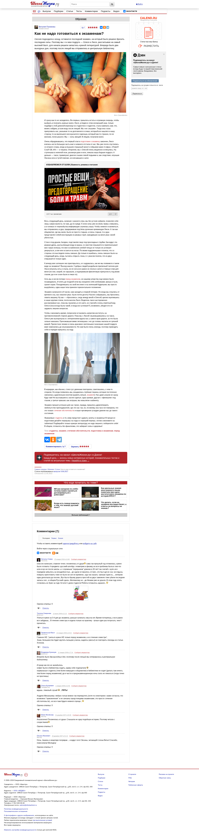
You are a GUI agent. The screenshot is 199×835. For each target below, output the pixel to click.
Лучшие (60, 538)
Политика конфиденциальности (16, 809)
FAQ (130, 778)
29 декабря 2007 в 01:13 (60, 736)
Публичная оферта (135, 785)
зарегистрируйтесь (71, 544)
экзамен (90, 395)
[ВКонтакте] (101, 27)
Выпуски (47, 11)
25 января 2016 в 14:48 (62, 559)
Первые (54, 538)
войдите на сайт (90, 544)
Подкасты (105, 11)
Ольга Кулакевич (47, 685)
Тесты (79, 11)
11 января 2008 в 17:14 (65, 652)
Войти (140, 4)
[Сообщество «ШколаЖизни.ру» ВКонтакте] (130, 11)
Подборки (58, 11)
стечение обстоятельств (64, 411)
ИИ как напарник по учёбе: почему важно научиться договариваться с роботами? (66, 492)
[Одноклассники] (104, 27)
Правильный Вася (48, 633)
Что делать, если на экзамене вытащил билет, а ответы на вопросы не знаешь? (113, 505)
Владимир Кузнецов (48, 652)
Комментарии (91, 11)
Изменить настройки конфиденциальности (20, 830)
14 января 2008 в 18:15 (64, 633)
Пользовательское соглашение (15, 811)
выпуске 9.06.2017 (61, 471)
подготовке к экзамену (90, 141)
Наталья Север (47, 559)
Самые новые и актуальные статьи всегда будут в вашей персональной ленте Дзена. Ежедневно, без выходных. (147, 70)
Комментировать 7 (56, 446)
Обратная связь (165, 778)
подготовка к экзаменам (102, 431)
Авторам (131, 781)
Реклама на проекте (166, 774)
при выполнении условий (42, 820)
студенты (59, 418)
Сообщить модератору (78, 559)
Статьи (69, 11)
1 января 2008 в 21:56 (63, 686)
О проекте (132, 774)
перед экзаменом (72, 279)
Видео (116, 11)
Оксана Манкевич (43, 736)
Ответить (45, 608)
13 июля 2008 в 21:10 (60, 613)
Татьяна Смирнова (44, 613)
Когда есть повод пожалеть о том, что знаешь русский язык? (66, 505)
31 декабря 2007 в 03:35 (63, 715)
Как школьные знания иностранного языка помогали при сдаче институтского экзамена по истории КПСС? (113, 492)
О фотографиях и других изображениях (19, 815)
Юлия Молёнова (47, 715)
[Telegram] (107, 27)
